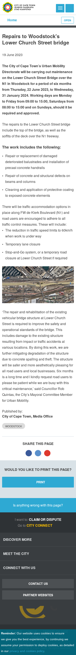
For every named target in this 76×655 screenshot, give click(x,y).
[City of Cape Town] (18, 7)
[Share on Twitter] (38, 453)
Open (67, 20)
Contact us (38, 583)
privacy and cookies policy (27, 651)
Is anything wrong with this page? (38, 505)
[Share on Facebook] (29, 453)
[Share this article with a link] (47, 453)
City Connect (40, 525)
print (40, 482)
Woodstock (13, 426)
